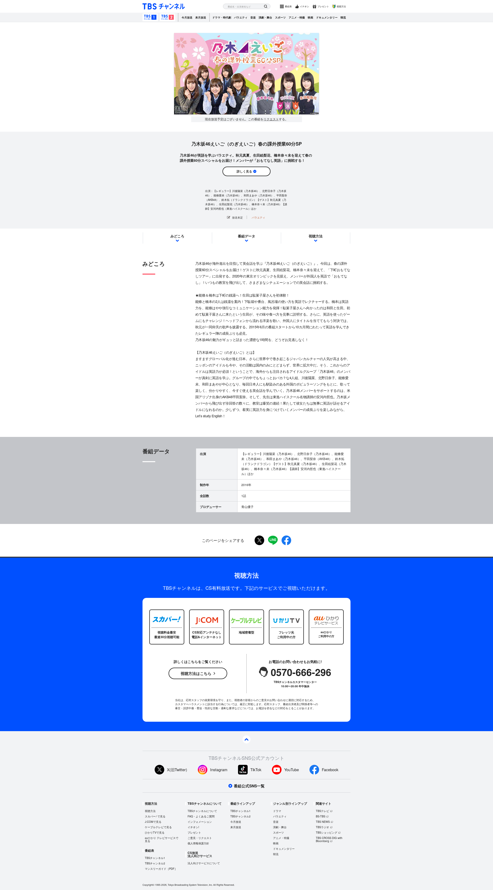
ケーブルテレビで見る (158, 827)
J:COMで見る (153, 822)
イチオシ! (193, 827)
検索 (265, 6)
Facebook (330, 769)
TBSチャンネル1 (150, 17)
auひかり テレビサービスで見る (161, 839)
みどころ (177, 236)
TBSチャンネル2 (167, 17)
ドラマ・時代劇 (221, 17)
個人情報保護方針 (198, 843)
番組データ (246, 236)
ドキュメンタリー (327, 17)
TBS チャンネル (164, 6)
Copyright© (148, 884)
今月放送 (187, 17)
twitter (259, 540)
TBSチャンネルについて (202, 811)
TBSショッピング (326, 832)
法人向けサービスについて (204, 863)
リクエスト (271, 119)
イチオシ (304, 6)
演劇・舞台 (265, 17)
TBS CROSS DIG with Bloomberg (329, 839)
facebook (286, 540)
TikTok (255, 769)
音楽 (253, 17)
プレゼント (323, 6)
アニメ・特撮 (297, 17)
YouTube (291, 769)
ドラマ (277, 811)
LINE (273, 540)
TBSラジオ (322, 827)
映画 (310, 17)
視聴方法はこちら (196, 673)
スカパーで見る (155, 816)
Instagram (218, 769)
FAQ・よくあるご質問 (201, 816)
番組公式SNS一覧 (249, 786)
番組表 (288, 6)
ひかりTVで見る (154, 832)
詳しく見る (244, 171)
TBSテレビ (322, 811)
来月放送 (200, 17)
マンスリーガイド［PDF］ (161, 869)
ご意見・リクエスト (200, 838)
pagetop (246, 739)
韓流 (343, 17)
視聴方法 (341, 6)
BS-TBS (320, 816)
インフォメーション (200, 822)
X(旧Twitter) (177, 769)
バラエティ (240, 17)
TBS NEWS (323, 822)
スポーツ (280, 17)
